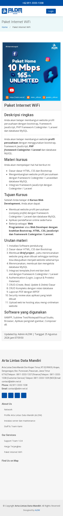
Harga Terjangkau (12, 446)
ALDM (37, 510)
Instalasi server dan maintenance (19, 421)
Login (51, 11)
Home (5, 27)
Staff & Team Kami (13, 426)
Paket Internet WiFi (13, 452)
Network (8, 410)
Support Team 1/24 (13, 441)
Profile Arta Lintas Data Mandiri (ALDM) (23, 415)
